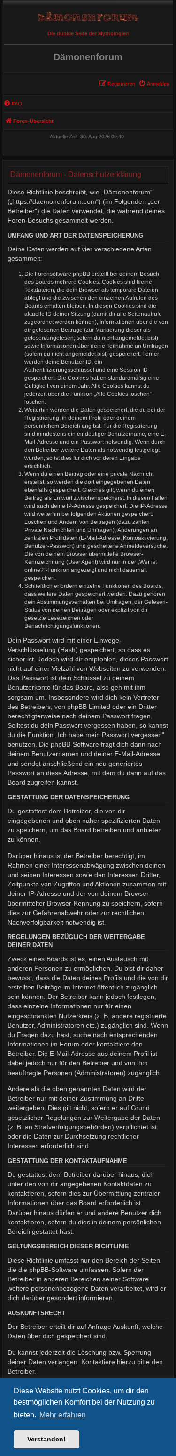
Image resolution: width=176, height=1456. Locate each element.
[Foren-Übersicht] (88, 14)
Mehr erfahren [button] (62, 1415)
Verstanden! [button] (46, 1439)
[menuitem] (153, 83)
